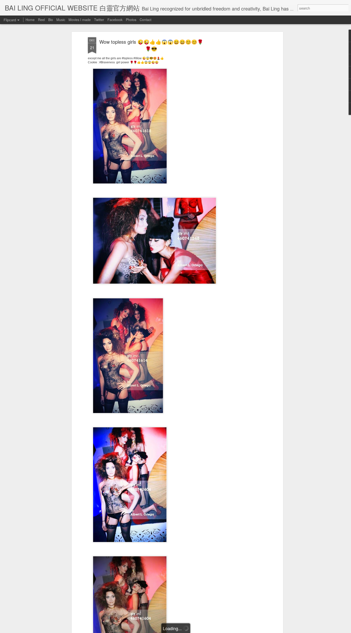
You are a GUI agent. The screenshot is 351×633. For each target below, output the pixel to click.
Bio (50, 19)
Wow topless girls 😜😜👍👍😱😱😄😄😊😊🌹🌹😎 (151, 45)
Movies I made (80, 19)
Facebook (114, 19)
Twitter (99, 19)
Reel (41, 19)
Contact (145, 19)
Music (60, 19)
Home (30, 19)
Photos (131, 19)
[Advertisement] (241, 112)
